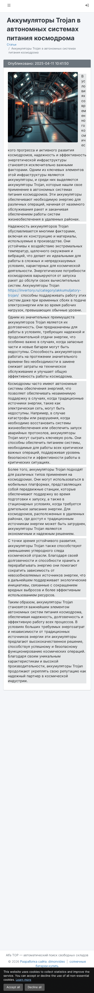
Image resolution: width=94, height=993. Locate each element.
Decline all (35, 987)
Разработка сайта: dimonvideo (42, 961)
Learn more (23, 979)
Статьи (11, 44)
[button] (9, 6)
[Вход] (87, 6)
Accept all (13, 987)
